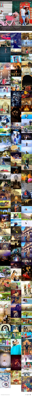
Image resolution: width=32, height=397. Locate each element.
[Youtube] (27, 394)
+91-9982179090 (30, 0)
